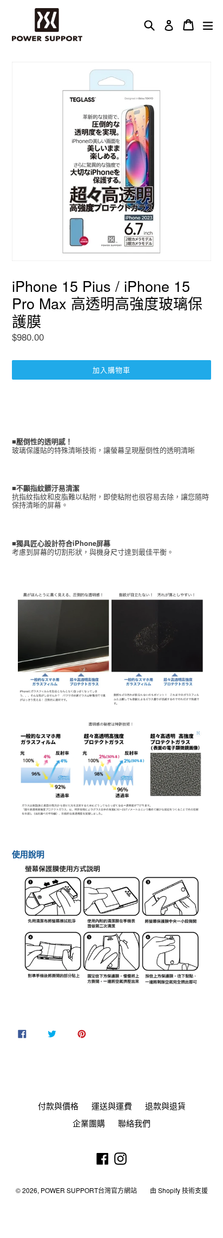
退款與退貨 (165, 1105)
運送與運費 (111, 1105)
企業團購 (89, 1123)
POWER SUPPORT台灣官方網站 (89, 1190)
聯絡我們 (134, 1123)
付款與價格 (58, 1105)
